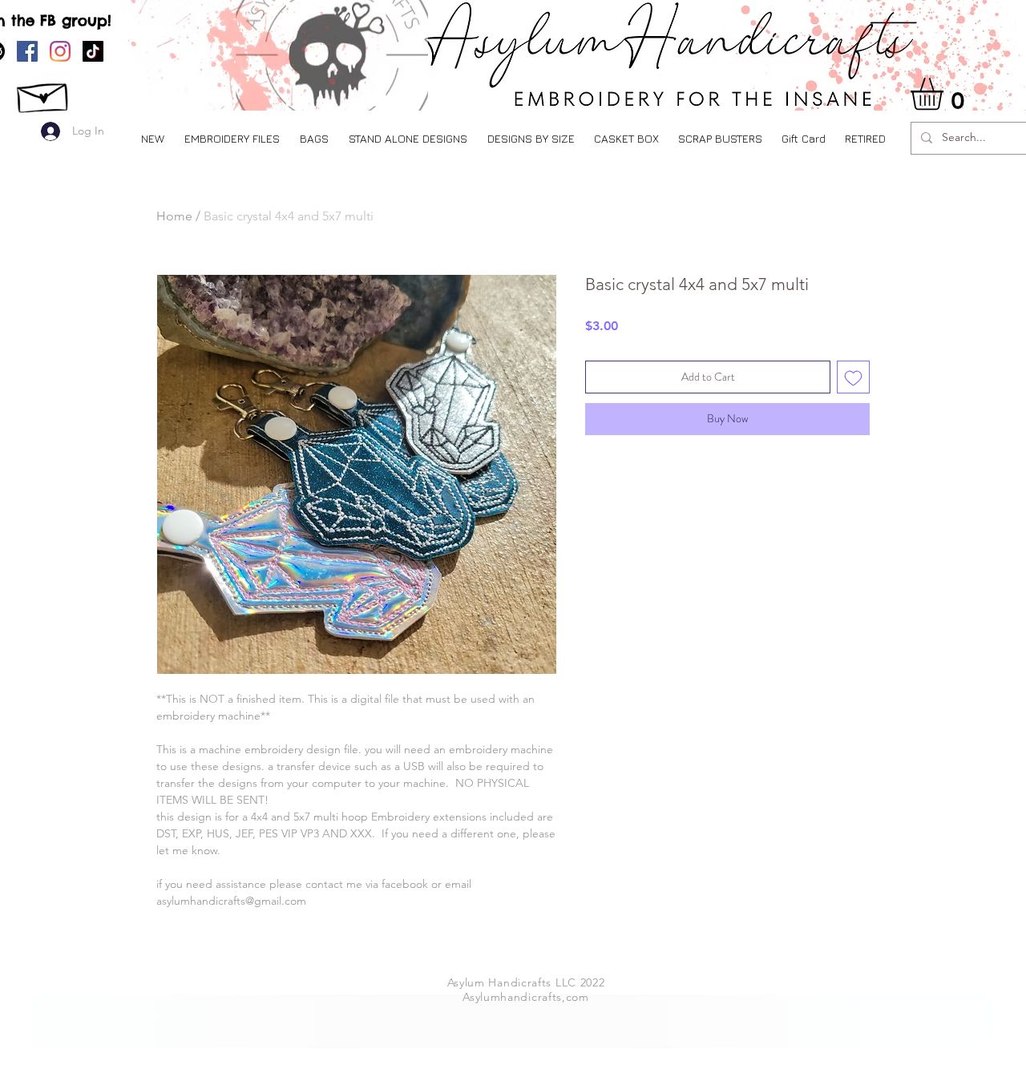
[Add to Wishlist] (853, 377)
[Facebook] (27, 51)
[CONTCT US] (43, 94)
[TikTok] (93, 51)
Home (174, 216)
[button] (231, 138)
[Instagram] (60, 51)
